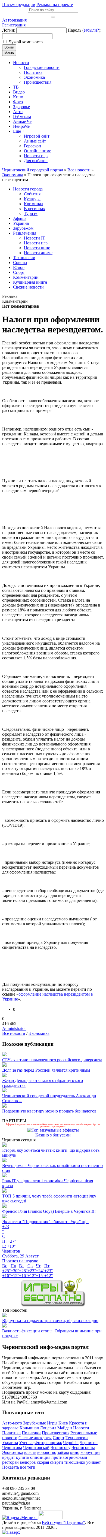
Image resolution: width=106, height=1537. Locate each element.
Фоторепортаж (48, 1442)
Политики (31, 1432)
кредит (8, 1457)
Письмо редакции (18, 4)
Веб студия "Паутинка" (63, 1522)
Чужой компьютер (26, 42)
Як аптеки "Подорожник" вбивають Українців (45, 1221)
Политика (11, 1432)
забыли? (91, 30)
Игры (52, 1423)
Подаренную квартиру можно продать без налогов (49, 1111)
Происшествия (55, 1432)
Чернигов (89, 1442)
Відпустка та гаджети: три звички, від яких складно (50, 1320)
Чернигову (60, 1447)
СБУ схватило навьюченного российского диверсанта (52, 1059)
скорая (43, 1462)
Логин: (8, 30)
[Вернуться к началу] (11, 1532)
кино (74, 1452)
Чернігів (71, 1442)
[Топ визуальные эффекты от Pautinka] (53, 1130)
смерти (56, 1462)
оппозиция (40, 1457)
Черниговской (36, 1447)
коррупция (90, 1452)
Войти (9, 47)
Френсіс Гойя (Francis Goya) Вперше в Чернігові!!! (49, 1211)
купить (22, 1457)
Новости (81, 1428)
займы (63, 1452)
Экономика (39, 1033)
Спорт (58, 1437)
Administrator (14, 1028)
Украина (10, 1442)
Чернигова (12, 1447)
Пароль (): (84, 30)
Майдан (64, 1428)
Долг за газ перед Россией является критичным (46, 1070)
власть (30, 1452)
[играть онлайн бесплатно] (53, 1305)
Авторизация (14, 20)
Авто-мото (12, 1423)
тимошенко (74, 1462)
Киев (63, 1423)
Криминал (29, 1428)
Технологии (77, 1437)
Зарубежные (34, 1423)
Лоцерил (48, 1428)
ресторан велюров (19, 1462)
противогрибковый (69, 1457)
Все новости (13, 1033)
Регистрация (14, 25)
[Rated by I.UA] (51, 1517)
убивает (93, 1462)
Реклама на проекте (54, 4)
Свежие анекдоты (35, 1437)
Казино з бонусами (53, 1135)
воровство (46, 1452)
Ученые (26, 1442)
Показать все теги (18, 1467)
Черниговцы (83, 1447)
